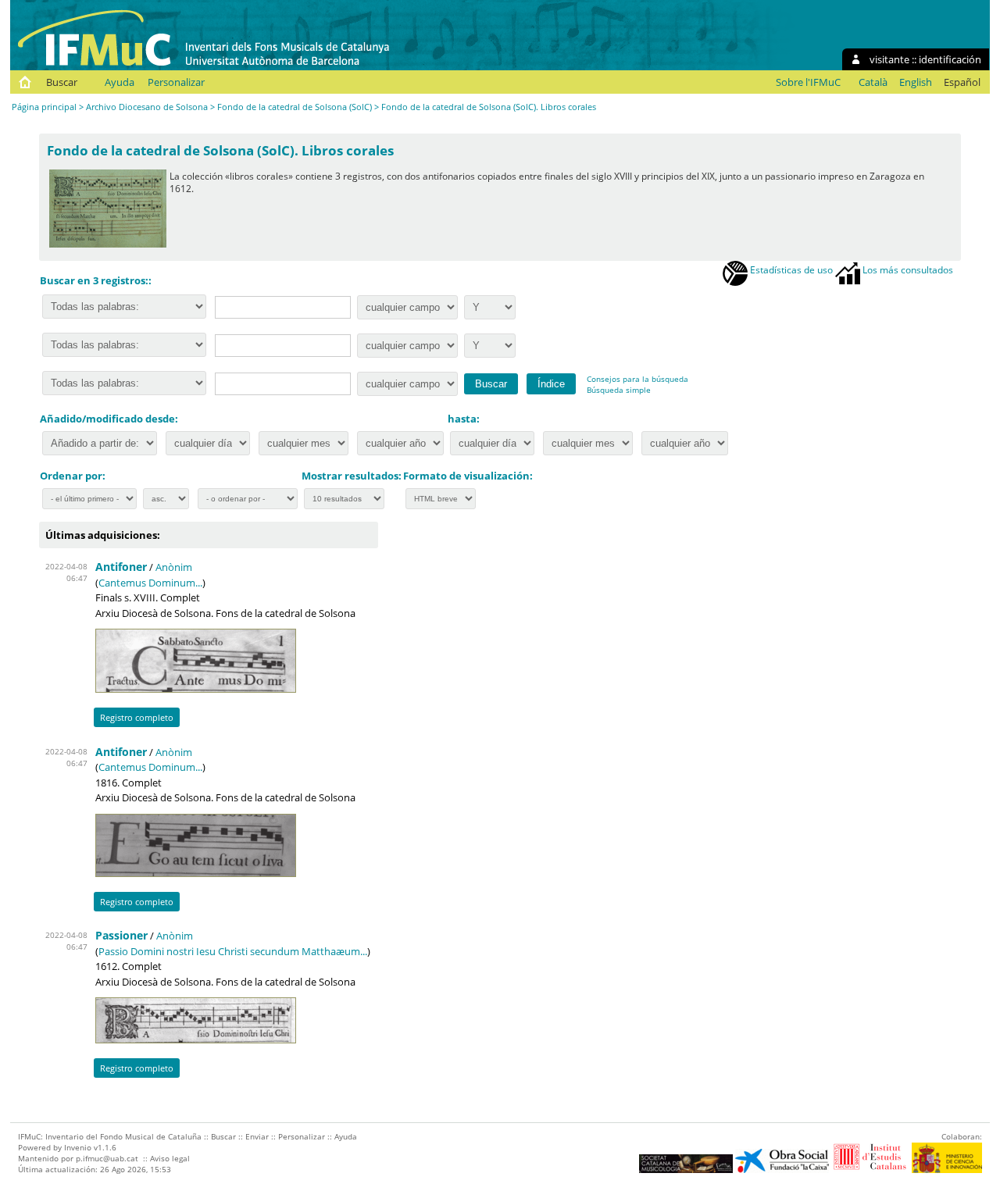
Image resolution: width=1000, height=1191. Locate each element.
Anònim (173, 567)
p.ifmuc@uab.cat (107, 1158)
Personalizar (176, 82)
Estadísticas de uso (790, 269)
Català (873, 82)
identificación (950, 59)
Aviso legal (170, 1158)
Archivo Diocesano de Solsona (147, 106)
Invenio (77, 1147)
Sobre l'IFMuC (808, 82)
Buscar (61, 82)
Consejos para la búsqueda (637, 378)
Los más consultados (906, 269)
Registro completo (136, 717)
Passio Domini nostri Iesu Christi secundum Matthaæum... (232, 951)
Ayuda (119, 82)
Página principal (44, 106)
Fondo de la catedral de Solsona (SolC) (294, 106)
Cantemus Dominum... (150, 583)
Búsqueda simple (619, 389)
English (915, 82)
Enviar (257, 1136)
